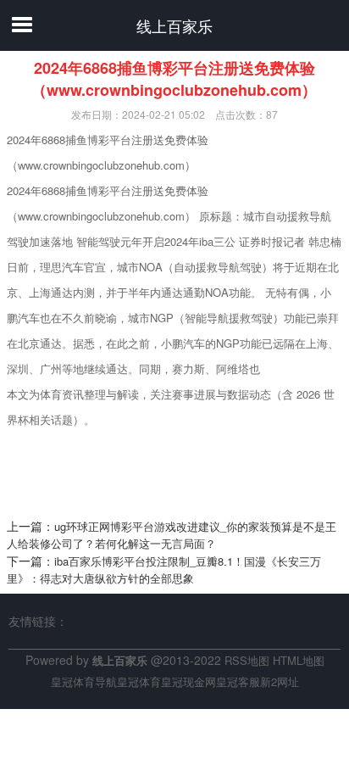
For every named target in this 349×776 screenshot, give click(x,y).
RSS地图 (246, 660)
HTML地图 (298, 660)
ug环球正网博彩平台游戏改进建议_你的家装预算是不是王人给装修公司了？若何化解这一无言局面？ (171, 535)
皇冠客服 (238, 681)
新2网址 (279, 681)
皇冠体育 (139, 681)
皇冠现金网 (188, 681)
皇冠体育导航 (84, 681)
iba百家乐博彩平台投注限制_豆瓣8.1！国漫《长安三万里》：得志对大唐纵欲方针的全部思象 (164, 570)
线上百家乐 (174, 25)
